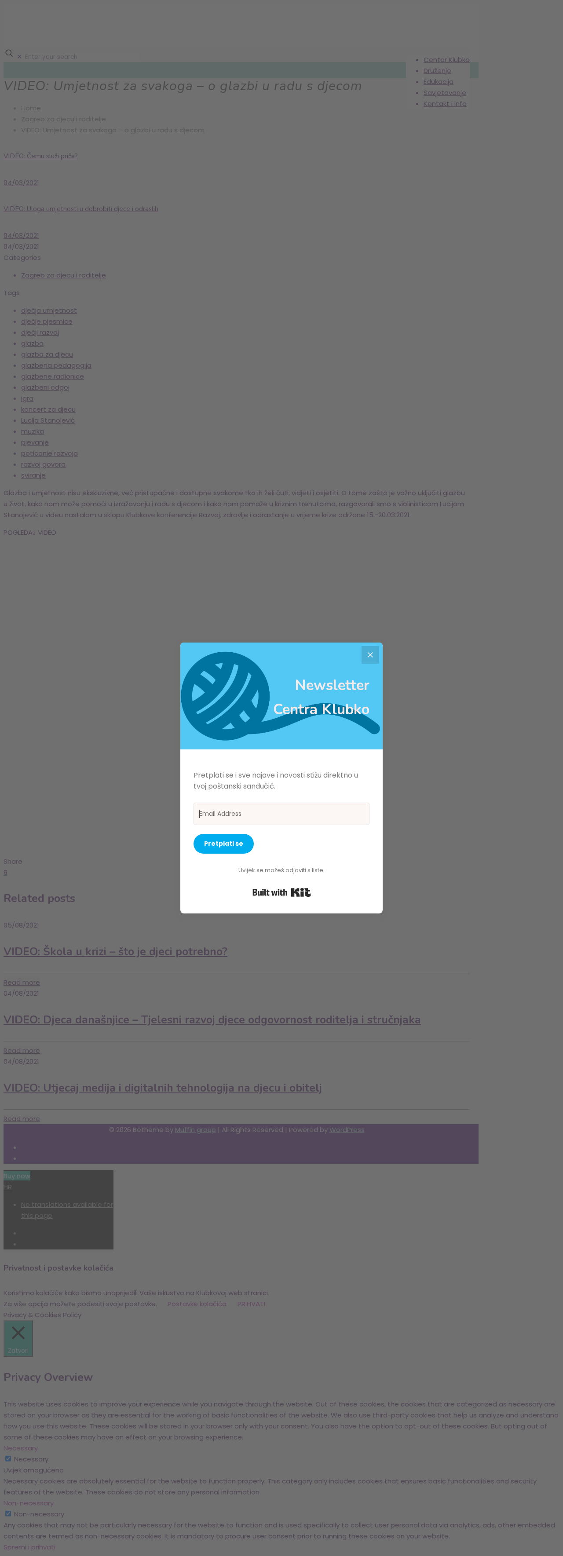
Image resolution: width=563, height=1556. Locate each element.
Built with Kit (281, 892)
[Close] (370, 655)
